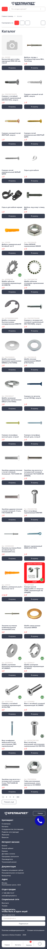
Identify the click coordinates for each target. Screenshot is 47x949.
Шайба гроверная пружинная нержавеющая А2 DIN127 (34, 666)
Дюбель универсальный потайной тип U (11, 245)
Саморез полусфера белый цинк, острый (32, 436)
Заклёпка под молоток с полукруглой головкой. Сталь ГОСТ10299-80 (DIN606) (11, 782)
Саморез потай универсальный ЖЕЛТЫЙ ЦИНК (34, 135)
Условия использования (35, 930)
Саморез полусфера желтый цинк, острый (10, 436)
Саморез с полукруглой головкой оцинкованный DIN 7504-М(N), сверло (33, 322)
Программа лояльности (10, 856)
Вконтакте (5, 903)
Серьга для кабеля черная (12, 207)
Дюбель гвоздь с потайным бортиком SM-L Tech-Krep (34, 59)
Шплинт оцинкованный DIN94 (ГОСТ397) (33, 547)
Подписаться (23, 924)
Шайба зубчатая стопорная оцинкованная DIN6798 (34, 283)
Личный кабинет (7, 848)
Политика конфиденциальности (13, 930)
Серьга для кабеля (31, 170)
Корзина (5, 851)
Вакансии (5, 837)
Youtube (4, 906)
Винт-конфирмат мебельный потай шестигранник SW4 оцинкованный (9, 743)
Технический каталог (9, 862)
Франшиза (5, 835)
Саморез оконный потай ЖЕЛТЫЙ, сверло (11, 134)
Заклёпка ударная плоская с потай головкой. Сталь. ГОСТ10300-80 (12, 511)
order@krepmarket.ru (9, 896)
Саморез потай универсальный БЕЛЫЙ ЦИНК (11, 172)
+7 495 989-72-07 (8, 893)
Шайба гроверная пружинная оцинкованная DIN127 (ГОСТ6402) (11, 400)
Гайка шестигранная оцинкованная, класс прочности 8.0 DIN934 (32, 783)
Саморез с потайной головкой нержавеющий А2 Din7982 (11, 705)
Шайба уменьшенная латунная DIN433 (32, 626)
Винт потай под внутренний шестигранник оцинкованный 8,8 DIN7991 (34, 744)
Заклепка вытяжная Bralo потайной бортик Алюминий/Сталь (11, 550)
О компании (6, 824)
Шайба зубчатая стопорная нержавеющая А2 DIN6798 (11, 283)
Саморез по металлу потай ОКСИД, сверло (32, 397)
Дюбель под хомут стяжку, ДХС (34, 208)
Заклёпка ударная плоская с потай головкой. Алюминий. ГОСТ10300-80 (12, 472)
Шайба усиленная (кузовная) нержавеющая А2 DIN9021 (11, 666)
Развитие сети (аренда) (10, 832)
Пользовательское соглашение (13, 873)
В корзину (12, 68)
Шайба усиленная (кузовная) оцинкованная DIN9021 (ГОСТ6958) (11, 361)
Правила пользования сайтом (12, 870)
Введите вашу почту (8, 915)
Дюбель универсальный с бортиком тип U (12, 588)
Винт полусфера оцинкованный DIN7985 (33, 512)
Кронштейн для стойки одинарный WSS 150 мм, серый (11, 61)
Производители (7, 859)
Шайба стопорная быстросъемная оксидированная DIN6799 (11, 322)
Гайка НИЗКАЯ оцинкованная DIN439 (32, 245)
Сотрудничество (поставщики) (12, 829)
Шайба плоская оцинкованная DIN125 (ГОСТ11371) (32, 361)
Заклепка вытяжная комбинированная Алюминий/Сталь (9, 627)
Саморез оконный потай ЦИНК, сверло (33, 95)
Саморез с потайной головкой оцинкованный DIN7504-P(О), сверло (11, 98)
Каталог (4, 845)
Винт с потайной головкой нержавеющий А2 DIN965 (34, 704)
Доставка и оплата (8, 854)
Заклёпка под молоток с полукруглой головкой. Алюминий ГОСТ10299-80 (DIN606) (34, 473)
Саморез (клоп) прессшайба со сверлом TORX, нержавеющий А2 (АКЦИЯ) (33, 589)
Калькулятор (6, 875)
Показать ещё (9, 802)
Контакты (5, 826)
